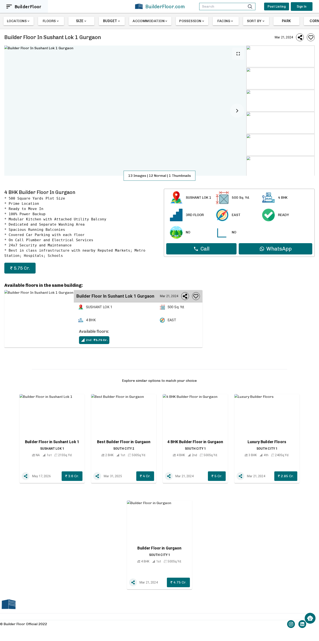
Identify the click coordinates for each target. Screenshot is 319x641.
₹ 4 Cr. (145, 476)
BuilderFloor (28, 6)
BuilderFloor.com (165, 7)
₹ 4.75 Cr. (178, 582)
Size (80, 21)
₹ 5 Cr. (216, 476)
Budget (110, 21)
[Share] (300, 37)
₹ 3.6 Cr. (72, 476)
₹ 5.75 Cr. (20, 268)
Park (286, 21)
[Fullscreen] (238, 54)
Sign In (302, 6)
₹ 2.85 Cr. (286, 476)
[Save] (311, 37)
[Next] (237, 111)
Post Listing (277, 6)
